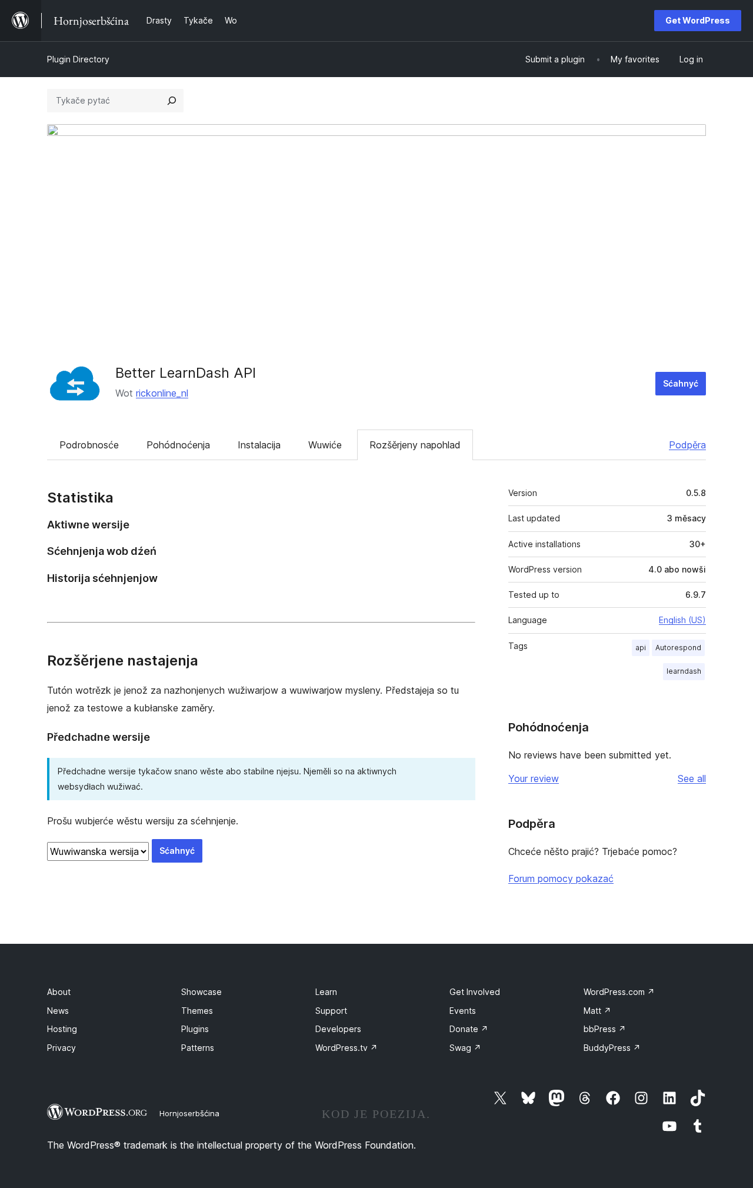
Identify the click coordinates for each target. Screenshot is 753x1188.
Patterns (197, 1048)
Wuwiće (325, 445)
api (640, 647)
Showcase (201, 992)
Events (462, 1011)
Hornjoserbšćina (189, 1113)
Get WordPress (697, 20)
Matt (597, 1011)
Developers (338, 1029)
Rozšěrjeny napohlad (415, 445)
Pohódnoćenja (178, 445)
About (59, 992)
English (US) (682, 620)
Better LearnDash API (185, 372)
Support (331, 1011)
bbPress (605, 1029)
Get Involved (474, 992)
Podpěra (687, 445)
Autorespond (678, 647)
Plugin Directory (78, 59)
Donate (468, 1029)
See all (692, 778)
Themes (197, 1011)
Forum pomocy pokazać (561, 878)
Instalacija (259, 445)
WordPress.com (619, 992)
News (58, 1011)
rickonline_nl (162, 393)
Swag (465, 1048)
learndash (684, 671)
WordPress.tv (346, 1048)
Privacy (61, 1048)
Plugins (195, 1029)
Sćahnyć (680, 383)
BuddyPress (612, 1048)
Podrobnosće (89, 445)
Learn (326, 992)
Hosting (62, 1029)
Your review (533, 778)
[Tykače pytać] (172, 100)
